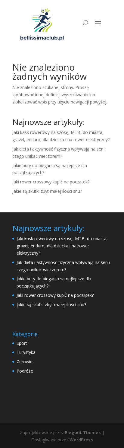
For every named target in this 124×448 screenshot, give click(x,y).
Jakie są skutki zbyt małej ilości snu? (47, 191)
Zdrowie (25, 361)
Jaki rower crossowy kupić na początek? (50, 182)
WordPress (81, 440)
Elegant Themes (83, 432)
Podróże (25, 371)
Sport (22, 343)
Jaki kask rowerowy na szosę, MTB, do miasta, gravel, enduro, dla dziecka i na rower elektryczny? (62, 246)
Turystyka (26, 352)
